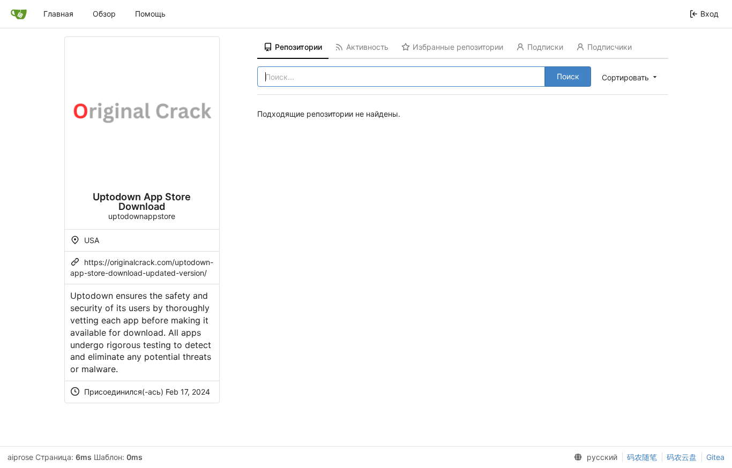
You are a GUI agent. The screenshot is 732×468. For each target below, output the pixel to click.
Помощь (150, 13)
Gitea (715, 457)
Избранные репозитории (458, 46)
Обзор (104, 13)
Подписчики (609, 46)
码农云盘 (682, 457)
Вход (709, 13)
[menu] (630, 77)
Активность (367, 46)
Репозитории (298, 46)
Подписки (545, 46)
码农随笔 (642, 457)
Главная (58, 13)
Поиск (568, 76)
